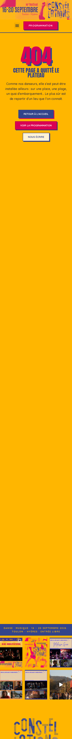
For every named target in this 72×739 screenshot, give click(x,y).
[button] (17, 25)
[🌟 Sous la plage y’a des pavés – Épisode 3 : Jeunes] (36, 685)
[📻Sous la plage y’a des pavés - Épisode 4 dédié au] (11, 685)
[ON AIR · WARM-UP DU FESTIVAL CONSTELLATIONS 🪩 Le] (11, 652)
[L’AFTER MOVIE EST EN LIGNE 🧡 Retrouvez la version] (61, 685)
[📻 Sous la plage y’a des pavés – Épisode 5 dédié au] (61, 652)
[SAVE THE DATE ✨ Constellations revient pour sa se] (36, 652)
